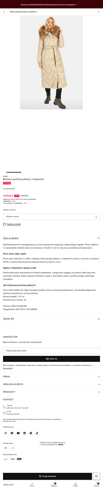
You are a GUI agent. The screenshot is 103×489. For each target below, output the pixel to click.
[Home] (9, 485)
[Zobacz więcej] (98, 11)
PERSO (5, 176)
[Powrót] (4, 11)
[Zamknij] (98, 4)
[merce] (60, 445)
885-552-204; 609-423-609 (17, 408)
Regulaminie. (8, 368)
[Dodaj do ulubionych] (96, 476)
